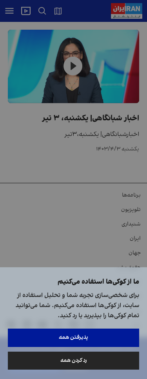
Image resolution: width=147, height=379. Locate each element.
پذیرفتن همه (73, 337)
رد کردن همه (73, 360)
